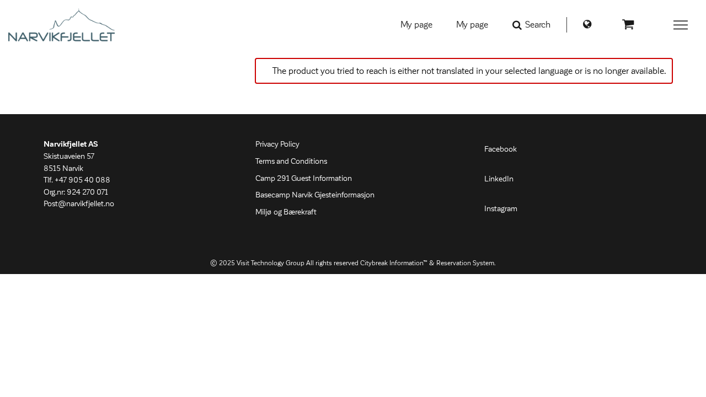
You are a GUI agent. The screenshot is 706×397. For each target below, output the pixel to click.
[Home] (61, 25)
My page (416, 24)
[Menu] (681, 25)
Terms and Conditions (291, 161)
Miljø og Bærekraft (286, 212)
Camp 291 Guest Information (303, 179)
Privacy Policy (277, 144)
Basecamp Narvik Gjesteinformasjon (315, 195)
